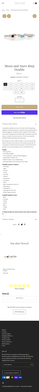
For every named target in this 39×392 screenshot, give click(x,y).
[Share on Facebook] (18, 224)
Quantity (19, 97)
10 (16, 92)
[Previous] (4, 16)
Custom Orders (6, 334)
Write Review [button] (19, 298)
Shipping (12, 77)
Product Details (8, 219)
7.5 (11, 88)
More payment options (19, 118)
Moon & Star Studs (22, 161)
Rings (7, 10)
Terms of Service (7, 342)
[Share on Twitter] (21, 224)
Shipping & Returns (7, 336)
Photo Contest (6, 340)
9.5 (32, 88)
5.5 (21, 84)
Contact (4, 332)
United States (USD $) (11, 373)
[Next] (9, 16)
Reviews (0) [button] (5, 293)
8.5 (21, 88)
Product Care (6, 338)
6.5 (32, 84)
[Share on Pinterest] (24, 224)
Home (3, 10)
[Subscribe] (31, 364)
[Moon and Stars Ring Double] (10, 257)
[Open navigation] (3, 3)
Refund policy (6, 344)
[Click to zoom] (35, 16)
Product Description (9, 124)
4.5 (11, 84)
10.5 (22, 92)
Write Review (19, 312)
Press (3, 345)
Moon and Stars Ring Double (9, 269)
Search (4, 330)
